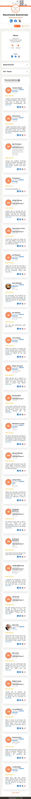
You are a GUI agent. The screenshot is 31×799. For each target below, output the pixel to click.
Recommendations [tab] (12, 80)
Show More (15, 792)
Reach (19, 798)
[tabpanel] (15, 438)
